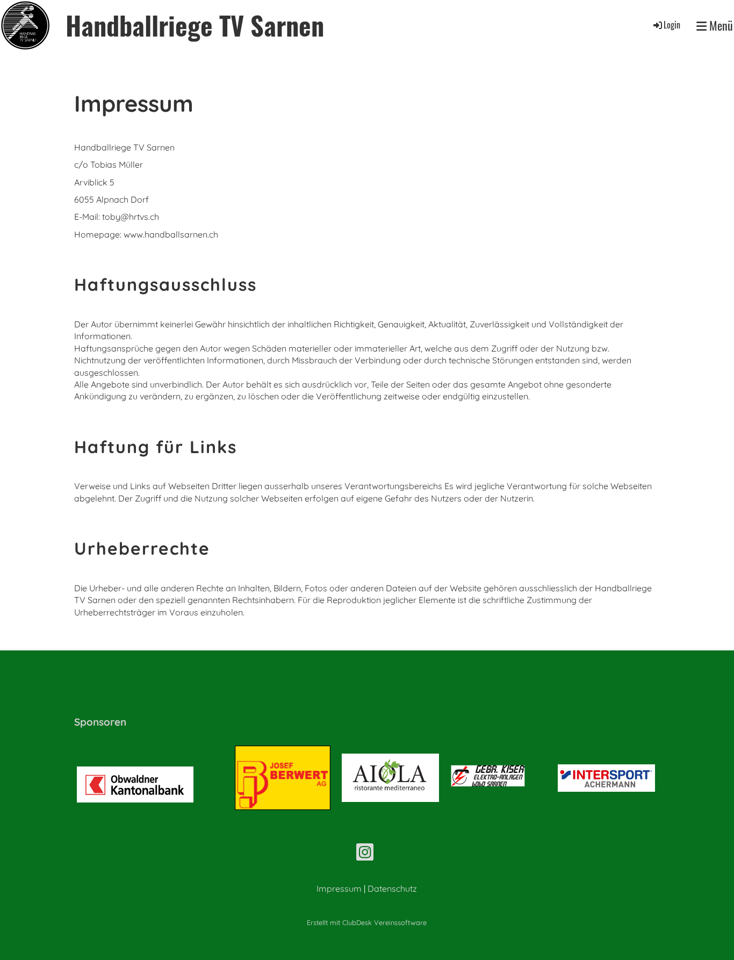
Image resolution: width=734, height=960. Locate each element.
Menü (720, 25)
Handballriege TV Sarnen (195, 25)
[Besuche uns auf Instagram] (364, 854)
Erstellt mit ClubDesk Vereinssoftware (367, 922)
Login (672, 24)
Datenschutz (392, 888)
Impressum (339, 888)
